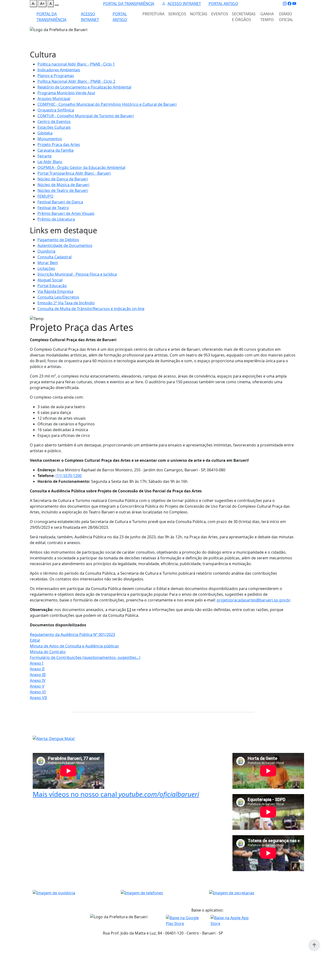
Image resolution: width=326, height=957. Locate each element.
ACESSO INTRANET (184, 3)
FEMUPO (45, 196)
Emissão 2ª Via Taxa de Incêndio (66, 303)
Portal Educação (52, 285)
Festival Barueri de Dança (60, 202)
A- (33, 3)
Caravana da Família (55, 150)
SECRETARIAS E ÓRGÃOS (244, 16)
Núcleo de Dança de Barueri (62, 179)
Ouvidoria (46, 251)
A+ (42, 3)
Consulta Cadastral (54, 257)
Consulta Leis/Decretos (58, 297)
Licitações (46, 268)
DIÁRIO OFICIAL (286, 16)
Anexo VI (38, 692)
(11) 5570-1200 (69, 475)
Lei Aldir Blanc (50, 161)
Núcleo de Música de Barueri (63, 184)
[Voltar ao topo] (314, 945)
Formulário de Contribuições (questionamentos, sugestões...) (85, 657)
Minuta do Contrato (48, 651)
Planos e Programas (55, 75)
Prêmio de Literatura (56, 219)
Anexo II (37, 669)
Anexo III (38, 674)
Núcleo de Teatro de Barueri (62, 190)
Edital (35, 640)
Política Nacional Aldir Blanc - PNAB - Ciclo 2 (76, 81)
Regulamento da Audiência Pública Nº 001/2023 (72, 634)
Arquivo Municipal (53, 98)
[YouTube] (294, 3)
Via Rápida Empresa (55, 291)
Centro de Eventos (54, 121)
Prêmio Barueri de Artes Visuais (66, 213)
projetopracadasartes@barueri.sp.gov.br (253, 600)
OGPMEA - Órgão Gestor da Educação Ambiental (81, 167)
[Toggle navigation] (33, 36)
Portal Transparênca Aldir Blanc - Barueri (74, 173)
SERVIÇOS (177, 14)
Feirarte (44, 156)
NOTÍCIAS (198, 14)
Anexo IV (38, 680)
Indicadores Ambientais (58, 69)
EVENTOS (219, 14)
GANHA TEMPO (267, 16)
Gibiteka (45, 133)
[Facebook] (289, 3)
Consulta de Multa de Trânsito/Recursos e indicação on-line (90, 308)
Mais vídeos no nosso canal (116, 794)
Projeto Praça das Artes (58, 144)
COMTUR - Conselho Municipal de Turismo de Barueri (85, 115)
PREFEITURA (153, 14)
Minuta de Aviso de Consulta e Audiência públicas (74, 646)
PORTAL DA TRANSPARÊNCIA (128, 3)
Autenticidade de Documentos (64, 245)
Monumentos (49, 138)
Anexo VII (38, 697)
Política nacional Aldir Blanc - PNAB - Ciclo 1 (76, 64)
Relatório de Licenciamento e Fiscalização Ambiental (84, 87)
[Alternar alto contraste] (56, 5)
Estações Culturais (54, 127)
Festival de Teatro (53, 207)
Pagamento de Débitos (58, 239)
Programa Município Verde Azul (66, 92)
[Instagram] (285, 3)
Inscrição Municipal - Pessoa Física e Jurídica (77, 274)
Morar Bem (47, 262)
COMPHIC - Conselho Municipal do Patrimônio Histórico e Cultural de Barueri (107, 104)
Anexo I (36, 663)
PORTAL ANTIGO (223, 3)
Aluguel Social (50, 280)
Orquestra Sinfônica (55, 110)
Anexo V (37, 686)
